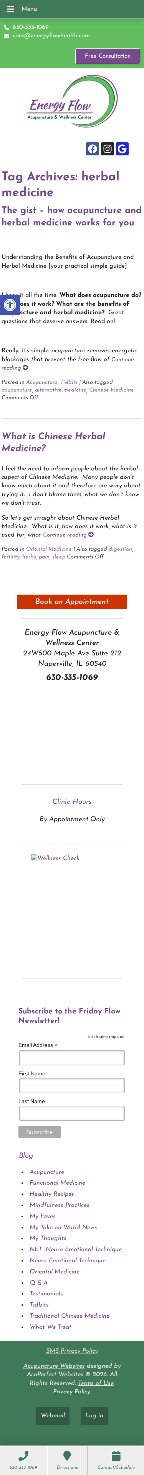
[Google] (122, 148)
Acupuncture (42, 382)
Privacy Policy (71, 1392)
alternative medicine (60, 390)
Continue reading (65, 535)
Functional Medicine (57, 1183)
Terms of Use (96, 1383)
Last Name (31, 1101)
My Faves (43, 1216)
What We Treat (50, 1327)
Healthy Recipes (52, 1194)
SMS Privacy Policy (72, 1351)
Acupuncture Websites (54, 1366)
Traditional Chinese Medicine (69, 1316)
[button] (10, 305)
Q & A (39, 1283)
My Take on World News (63, 1228)
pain (44, 557)
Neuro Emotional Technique (68, 1261)
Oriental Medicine (49, 549)
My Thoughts (48, 1238)
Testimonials (46, 1294)
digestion (120, 549)
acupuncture (17, 390)
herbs (29, 557)
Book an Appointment (72, 602)
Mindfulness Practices (59, 1205)
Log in (94, 1416)
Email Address (38, 1045)
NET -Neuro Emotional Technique (76, 1250)
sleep (58, 557)
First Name (31, 1073)
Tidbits (69, 382)
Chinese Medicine (111, 390)
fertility (11, 557)
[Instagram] (107, 148)
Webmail (53, 1416)
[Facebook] (92, 148)
